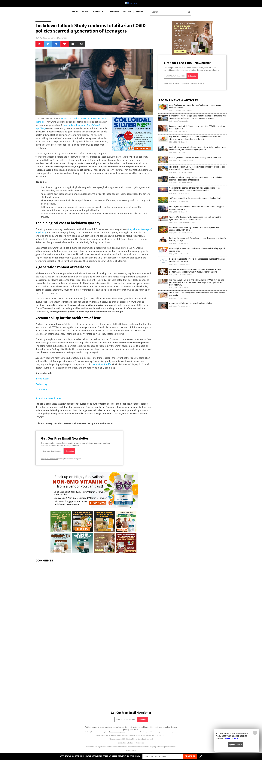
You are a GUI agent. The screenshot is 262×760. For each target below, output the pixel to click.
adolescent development (79, 404)
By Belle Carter (184, 193)
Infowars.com (42, 378)
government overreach (117, 407)
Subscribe (190, 756)
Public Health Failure (75, 413)
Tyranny (39, 417)
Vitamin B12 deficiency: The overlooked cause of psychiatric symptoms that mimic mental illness (195, 218)
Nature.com (41, 389)
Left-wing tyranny (59, 410)
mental (85, 12)
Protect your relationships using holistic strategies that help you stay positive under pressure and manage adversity (197, 117)
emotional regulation (57, 407)
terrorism (114, 12)
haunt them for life (101, 364)
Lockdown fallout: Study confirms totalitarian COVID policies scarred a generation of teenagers (195, 178)
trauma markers (130, 413)
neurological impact (116, 410)
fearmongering (76, 407)
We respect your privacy (117, 732)
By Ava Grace (183, 243)
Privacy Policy (131, 750)
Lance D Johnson (59, 38)
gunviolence (99, 12)
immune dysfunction (140, 407)
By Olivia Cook (184, 201)
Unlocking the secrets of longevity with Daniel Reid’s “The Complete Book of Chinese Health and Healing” (194, 189)
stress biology (94, 413)
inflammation (42, 410)
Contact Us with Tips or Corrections (131, 743)
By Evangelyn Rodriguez (187, 161)
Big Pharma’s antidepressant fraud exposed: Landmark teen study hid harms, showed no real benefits (195, 138)
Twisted (144, 413)
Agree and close (235, 744)
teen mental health (111, 413)
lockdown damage (78, 410)
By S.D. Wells (183, 121)
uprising (139, 12)
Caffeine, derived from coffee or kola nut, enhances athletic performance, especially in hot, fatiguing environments (195, 270)
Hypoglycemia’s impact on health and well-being (190, 303)
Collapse (135, 404)
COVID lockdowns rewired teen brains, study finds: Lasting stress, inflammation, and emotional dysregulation (197, 148)
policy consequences (53, 413)
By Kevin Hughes (184, 264)
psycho (74, 12)
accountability (58, 404)
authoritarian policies (103, 404)
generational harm (95, 407)
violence (127, 12)
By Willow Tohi (184, 254)
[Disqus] (94, 598)
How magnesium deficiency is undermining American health (195, 157)
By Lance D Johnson (185, 111)
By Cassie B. (183, 132)
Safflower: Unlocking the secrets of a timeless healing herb (195, 198)
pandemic (132, 410)
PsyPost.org (41, 384)
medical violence (96, 410)
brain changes (123, 404)
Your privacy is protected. (49, 459)
